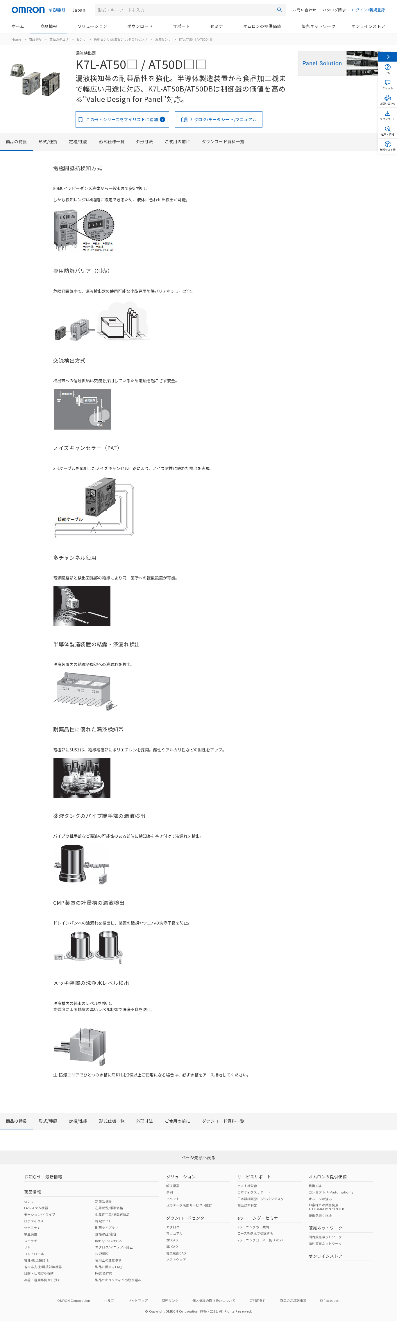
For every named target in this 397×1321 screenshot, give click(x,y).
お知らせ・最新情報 (43, 1177)
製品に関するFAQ (108, 1266)
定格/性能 (78, 141)
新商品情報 (103, 1201)
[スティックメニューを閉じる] (387, 57)
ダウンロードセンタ (185, 1218)
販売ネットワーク (319, 26)
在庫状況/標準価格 (109, 1207)
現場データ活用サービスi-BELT (189, 1205)
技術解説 (101, 1253)
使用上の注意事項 (108, 1260)
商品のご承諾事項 (293, 1300)
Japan (78, 10)
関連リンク (170, 1300)
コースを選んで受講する (255, 1233)
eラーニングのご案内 (253, 1227)
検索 (279, 9)
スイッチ (30, 1240)
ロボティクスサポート (253, 1192)
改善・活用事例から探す (42, 1279)
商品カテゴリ (59, 39)
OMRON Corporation (73, 1300)
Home (16, 39)
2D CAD (172, 1240)
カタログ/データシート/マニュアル (223, 119)
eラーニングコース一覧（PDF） (261, 1240)
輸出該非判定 (247, 1205)
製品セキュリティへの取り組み (118, 1279)
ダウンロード (140, 26)
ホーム (18, 26)
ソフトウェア (176, 1259)
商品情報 (48, 26)
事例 (169, 1192)
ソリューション (92, 26)
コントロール (34, 1253)
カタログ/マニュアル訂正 (114, 1247)
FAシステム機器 (36, 1207)
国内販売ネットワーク (325, 1236)
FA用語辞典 (103, 1273)
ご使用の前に (177, 141)
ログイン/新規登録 (368, 9)
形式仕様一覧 (112, 141)
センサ (81, 39)
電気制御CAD (176, 1253)
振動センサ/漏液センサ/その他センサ (120, 39)
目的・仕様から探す (39, 1273)
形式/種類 (48, 141)
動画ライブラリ (106, 1227)
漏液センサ (163, 39)
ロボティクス (34, 1220)
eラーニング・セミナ (257, 1218)
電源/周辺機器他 (36, 1260)
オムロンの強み (320, 1198)
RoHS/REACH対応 (108, 1240)
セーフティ (32, 1227)
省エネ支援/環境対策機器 (43, 1266)
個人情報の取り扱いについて (213, 1300)
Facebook (331, 1300)
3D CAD (172, 1246)
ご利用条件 (257, 1300)
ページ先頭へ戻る (199, 1157)
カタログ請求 (334, 9)
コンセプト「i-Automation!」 (332, 1192)
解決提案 (173, 1185)
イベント (173, 1198)
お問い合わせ (304, 9)
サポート (181, 26)
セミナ (216, 26)
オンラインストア (368, 26)
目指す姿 (315, 1185)
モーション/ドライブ (39, 1214)
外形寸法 (144, 141)
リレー (29, 1247)
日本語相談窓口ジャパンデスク (260, 1198)
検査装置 (30, 1234)
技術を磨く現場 (320, 1215)
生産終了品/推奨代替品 (112, 1214)
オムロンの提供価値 (262, 26)
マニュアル (174, 1233)
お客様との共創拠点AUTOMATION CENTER (326, 1206)
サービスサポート (254, 1177)
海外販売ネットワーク (325, 1243)
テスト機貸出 (247, 1185)
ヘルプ (109, 1300)
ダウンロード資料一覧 (223, 141)
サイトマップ (138, 1300)
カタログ (173, 1227)
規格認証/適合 (105, 1234)
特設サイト (103, 1220)
